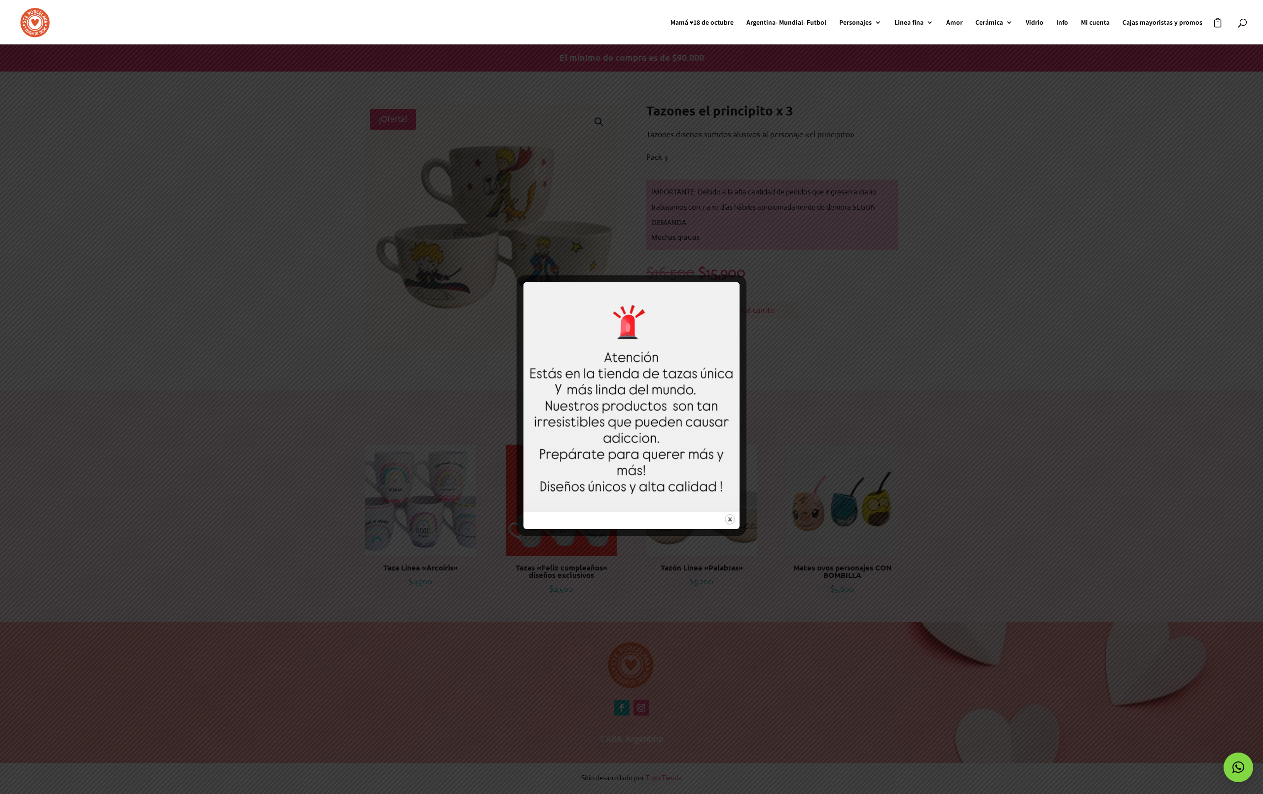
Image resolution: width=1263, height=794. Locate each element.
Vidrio (1034, 22)
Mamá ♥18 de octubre (702, 22)
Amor (954, 22)
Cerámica (989, 22)
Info (1062, 22)
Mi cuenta (1095, 22)
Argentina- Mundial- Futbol (786, 22)
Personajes (855, 22)
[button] (1238, 767)
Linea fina (909, 22)
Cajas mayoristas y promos (1162, 22)
